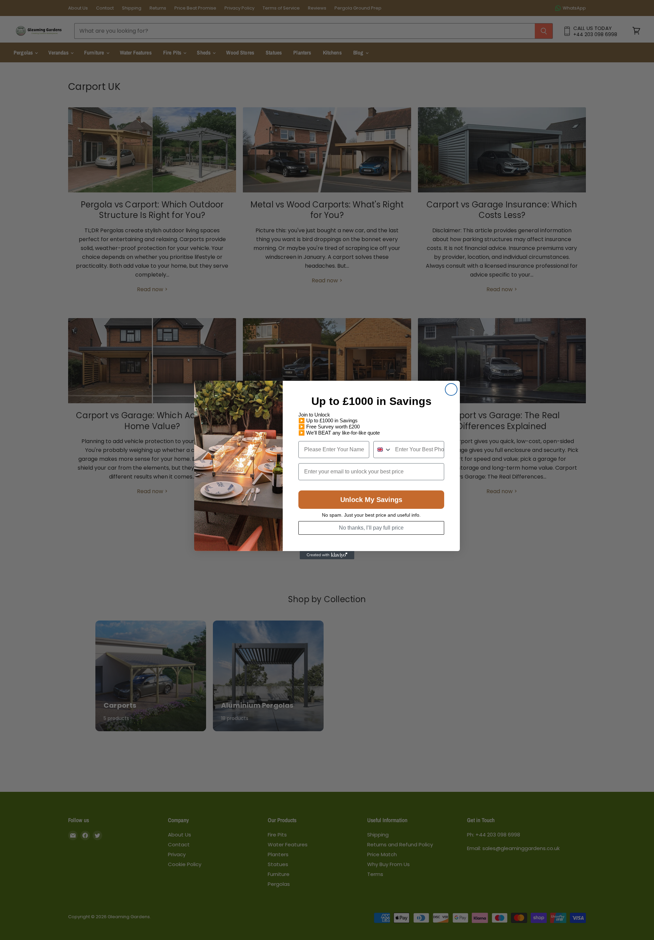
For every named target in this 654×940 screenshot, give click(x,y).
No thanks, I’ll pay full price (371, 528)
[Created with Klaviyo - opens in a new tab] (327, 555)
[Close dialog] (451, 389)
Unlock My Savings (371, 499)
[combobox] (383, 449)
